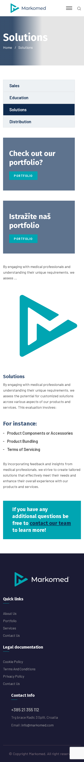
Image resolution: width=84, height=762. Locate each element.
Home (8, 47)
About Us (10, 613)
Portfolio (23, 175)
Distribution (20, 121)
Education (18, 97)
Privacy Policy (13, 676)
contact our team (50, 523)
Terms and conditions (19, 669)
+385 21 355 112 (25, 709)
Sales (14, 85)
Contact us (11, 635)
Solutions (18, 109)
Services (9, 628)
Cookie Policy (13, 662)
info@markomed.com (37, 725)
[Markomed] (28, 7)
